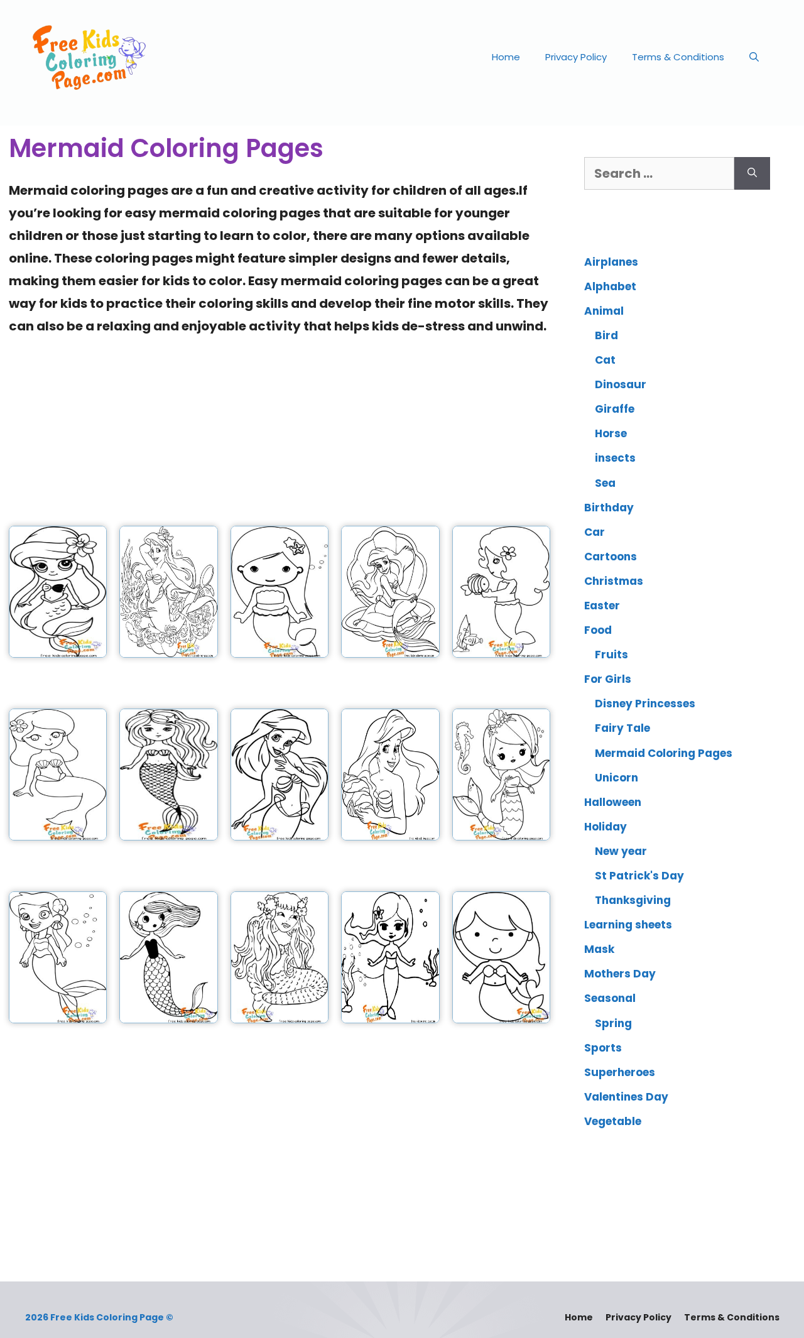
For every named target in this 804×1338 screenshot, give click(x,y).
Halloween (612, 802)
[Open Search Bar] (754, 57)
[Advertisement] (279, 425)
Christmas (613, 581)
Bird (606, 335)
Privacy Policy (576, 56)
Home (506, 56)
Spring (613, 1023)
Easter (602, 605)
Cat (605, 359)
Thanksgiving (633, 900)
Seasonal (610, 998)
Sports (603, 1047)
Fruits (611, 654)
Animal (604, 310)
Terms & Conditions (678, 56)
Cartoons (610, 556)
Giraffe (614, 408)
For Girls (607, 679)
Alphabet (610, 286)
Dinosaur (620, 384)
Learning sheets (628, 924)
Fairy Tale (622, 728)
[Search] (752, 173)
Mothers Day (620, 973)
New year (621, 851)
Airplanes (611, 261)
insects (615, 457)
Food (598, 630)
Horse (611, 433)
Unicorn (616, 777)
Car (594, 532)
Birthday (609, 507)
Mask (599, 949)
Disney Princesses (645, 703)
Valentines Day (626, 1096)
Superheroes (619, 1072)
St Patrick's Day (639, 875)
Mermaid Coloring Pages (663, 753)
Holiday (605, 826)
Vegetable (612, 1121)
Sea (605, 483)
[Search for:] (659, 173)
